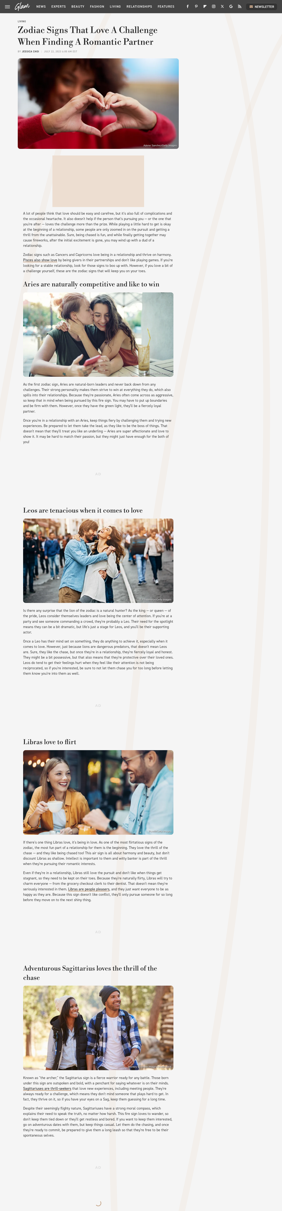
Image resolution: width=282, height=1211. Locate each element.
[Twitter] (222, 8)
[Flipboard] (205, 8)
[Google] (231, 8)
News (41, 6)
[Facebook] (187, 8)
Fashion (97, 6)
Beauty (77, 6)
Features (166, 6)
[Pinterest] (196, 8)
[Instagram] (213, 8)
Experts (58, 6)
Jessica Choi (30, 51)
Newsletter (264, 7)
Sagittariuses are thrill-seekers (47, 1088)
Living (115, 6)
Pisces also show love (40, 260)
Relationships (139, 6)
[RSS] (239, 8)
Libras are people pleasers (88, 889)
